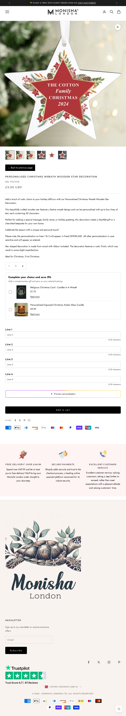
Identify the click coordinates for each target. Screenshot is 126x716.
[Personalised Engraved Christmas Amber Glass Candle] (21, 309)
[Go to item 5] (51, 155)
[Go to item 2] (20, 155)
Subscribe (16, 650)
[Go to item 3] (30, 155)
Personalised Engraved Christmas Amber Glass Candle (57, 304)
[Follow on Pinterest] (119, 662)
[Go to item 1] (9, 155)
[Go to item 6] (62, 155)
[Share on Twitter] (20, 420)
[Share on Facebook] (15, 420)
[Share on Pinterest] (24, 420)
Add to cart (63, 409)
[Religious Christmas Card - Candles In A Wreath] (21, 292)
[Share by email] (29, 420)
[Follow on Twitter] (98, 662)
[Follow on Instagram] (109, 662)
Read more (35, 296)
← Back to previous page (20, 167)
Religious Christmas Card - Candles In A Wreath (53, 287)
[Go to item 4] (41, 155)
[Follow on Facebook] (88, 662)
